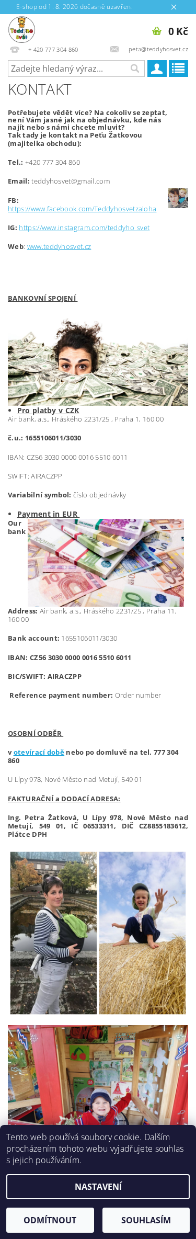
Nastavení (98, 1186)
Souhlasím (146, 1220)
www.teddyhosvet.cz (59, 246)
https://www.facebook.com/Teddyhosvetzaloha (82, 208)
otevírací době (39, 752)
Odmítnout (50, 1220)
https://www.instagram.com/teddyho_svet (84, 227)
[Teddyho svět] (22, 27)
